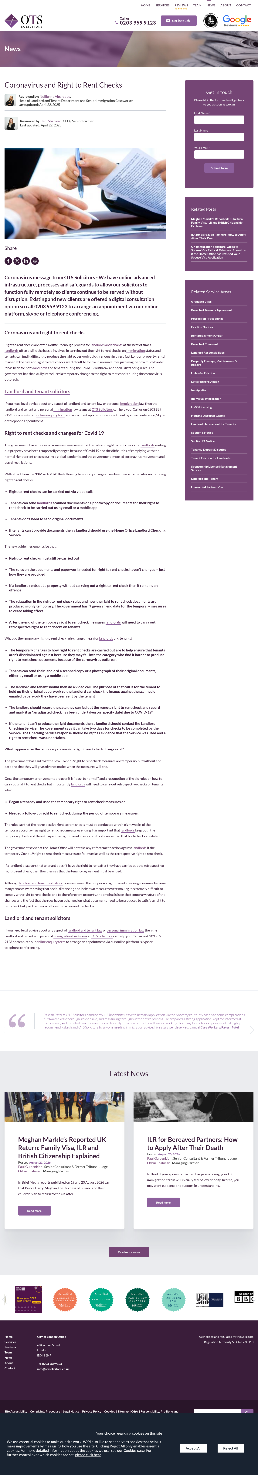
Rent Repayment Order (207, 335)
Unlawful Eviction (203, 373)
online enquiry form (50, 415)
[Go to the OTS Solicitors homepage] (23, 21)
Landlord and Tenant (204, 478)
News (211, 5)
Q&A (134, 1411)
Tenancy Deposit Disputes (208, 449)
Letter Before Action (205, 381)
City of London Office (51, 1336)
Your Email (201, 147)
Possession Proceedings (207, 318)
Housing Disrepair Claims (208, 415)
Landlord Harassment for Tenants (213, 424)
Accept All (194, 1448)
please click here (88, 1455)
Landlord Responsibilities (208, 352)
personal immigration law (125, 930)
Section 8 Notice (202, 432)
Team (197, 5)
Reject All (230, 1448)
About (225, 5)
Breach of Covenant (204, 344)
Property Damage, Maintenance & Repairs (214, 362)
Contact (243, 5)
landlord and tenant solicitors (41, 883)
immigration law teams (70, 936)
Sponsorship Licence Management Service (214, 468)
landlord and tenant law (85, 930)
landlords (12, 350)
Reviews (181, 5)
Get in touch (181, 21)
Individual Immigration (206, 398)
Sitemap (123, 1411)
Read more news (129, 1252)
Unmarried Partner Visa (207, 487)
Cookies (109, 1411)
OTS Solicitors (102, 409)
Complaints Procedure (45, 1411)
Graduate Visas (201, 301)
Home (146, 5)
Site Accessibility (16, 1411)
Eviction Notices (202, 327)
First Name (201, 113)
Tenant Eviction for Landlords (210, 458)
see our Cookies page (128, 1450)
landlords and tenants (107, 345)
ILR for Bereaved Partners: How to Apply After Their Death (218, 236)
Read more (34, 1210)
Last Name (201, 130)
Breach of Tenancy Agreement (211, 310)
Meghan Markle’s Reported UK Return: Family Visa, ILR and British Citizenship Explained (217, 222)
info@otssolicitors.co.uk (53, 1369)
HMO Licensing (201, 407)
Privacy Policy (91, 1411)
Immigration (135, 350)
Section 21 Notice (203, 441)
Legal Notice (71, 1411)
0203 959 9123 (52, 1363)
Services (162, 5)
